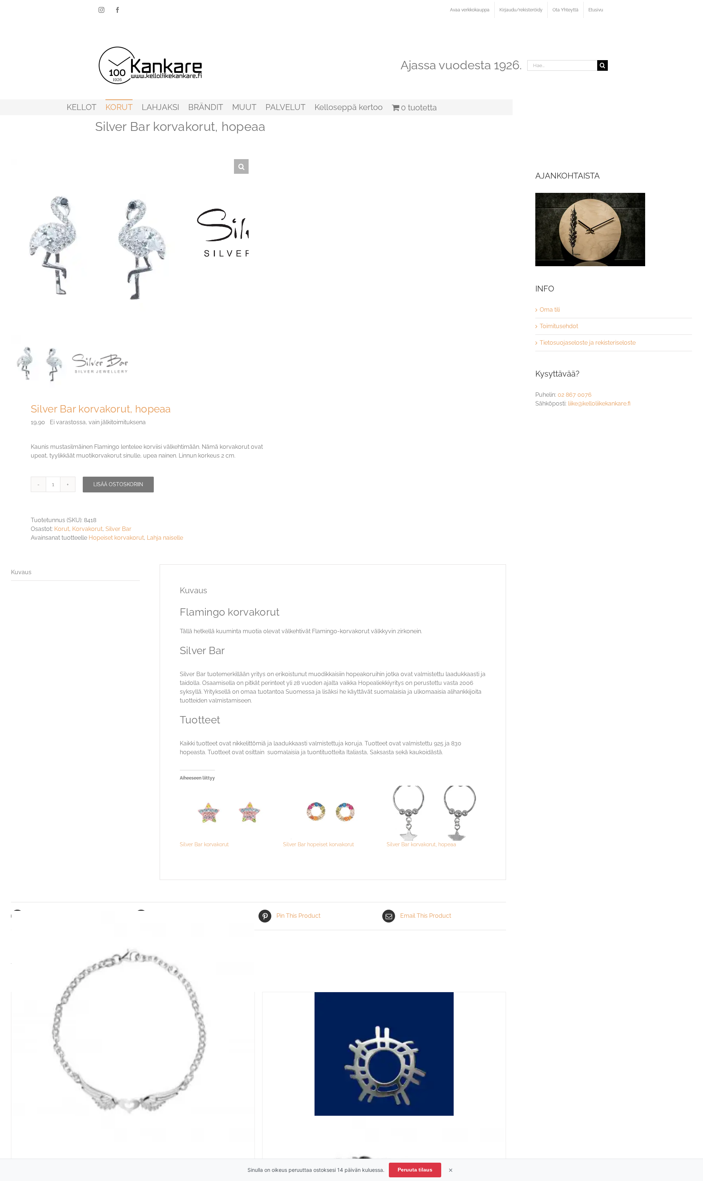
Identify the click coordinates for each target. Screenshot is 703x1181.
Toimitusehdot (559, 326)
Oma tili (550, 309)
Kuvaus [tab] (21, 572)
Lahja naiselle (165, 537)
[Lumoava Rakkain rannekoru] (132, 1032)
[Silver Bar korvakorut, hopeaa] (435, 813)
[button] (241, 166)
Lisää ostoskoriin (118, 484)
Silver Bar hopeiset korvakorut (318, 844)
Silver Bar (118, 528)
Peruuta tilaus (415, 1170)
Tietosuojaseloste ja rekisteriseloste (588, 342)
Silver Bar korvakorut (204, 844)
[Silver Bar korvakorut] (228, 813)
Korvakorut (87, 528)
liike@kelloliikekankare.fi (599, 403)
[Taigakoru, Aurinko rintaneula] (384, 1062)
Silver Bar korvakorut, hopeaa (421, 844)
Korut (61, 528)
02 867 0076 (575, 394)
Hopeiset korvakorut (116, 537)
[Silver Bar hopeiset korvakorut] (331, 813)
